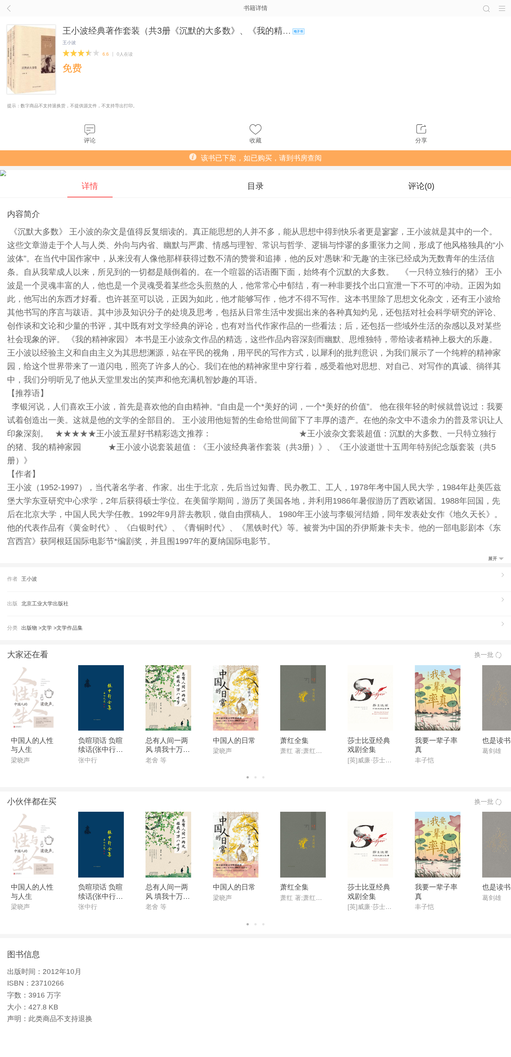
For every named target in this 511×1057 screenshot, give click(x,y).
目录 (255, 186)
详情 (90, 186)
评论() (421, 186)
